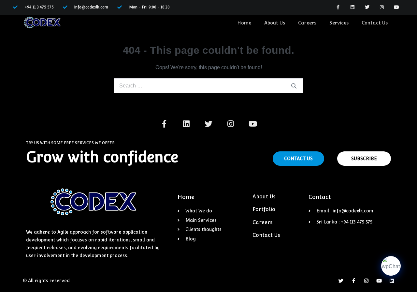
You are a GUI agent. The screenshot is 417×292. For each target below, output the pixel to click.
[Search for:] (208, 85)
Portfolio (263, 209)
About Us (274, 22)
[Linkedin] (352, 7)
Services (339, 22)
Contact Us (375, 22)
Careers (307, 22)
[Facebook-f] (338, 7)
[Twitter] (367, 7)
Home (244, 22)
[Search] (294, 86)
